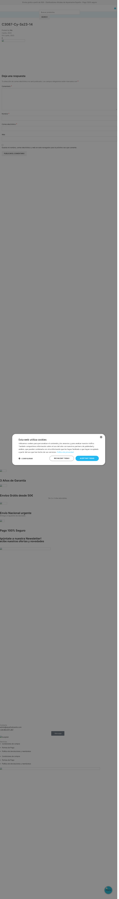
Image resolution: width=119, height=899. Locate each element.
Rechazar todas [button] (61, 458)
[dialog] (58, 449)
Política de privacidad (65, 452)
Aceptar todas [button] (87, 458)
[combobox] (101, 437)
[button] (26, 458)
